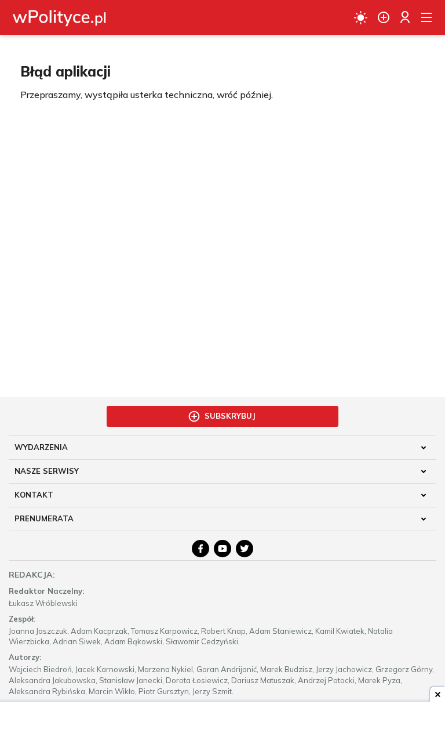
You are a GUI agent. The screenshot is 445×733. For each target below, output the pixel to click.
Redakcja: (32, 574)
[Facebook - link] (200, 548)
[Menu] (426, 17)
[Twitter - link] (244, 548)
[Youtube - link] (222, 548)
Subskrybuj (230, 415)
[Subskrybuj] (383, 17)
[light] (360, 17)
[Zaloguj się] (405, 17)
